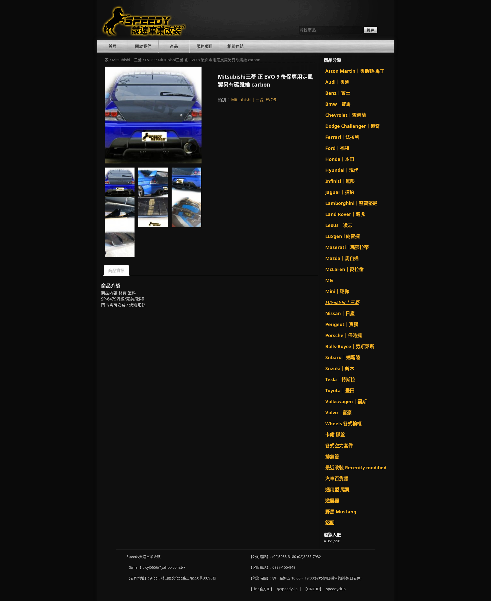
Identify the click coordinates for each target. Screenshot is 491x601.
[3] (120, 212)
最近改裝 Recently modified (355, 467)
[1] (153, 182)
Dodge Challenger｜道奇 (352, 126)
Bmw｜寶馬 (338, 104)
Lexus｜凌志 (338, 225)
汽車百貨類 (336, 478)
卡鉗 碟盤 (335, 434)
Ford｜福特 (337, 148)
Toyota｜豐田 (339, 390)
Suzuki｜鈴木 (339, 368)
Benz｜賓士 (337, 93)
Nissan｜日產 (340, 313)
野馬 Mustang (340, 512)
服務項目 (204, 46)
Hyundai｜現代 (341, 170)
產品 (174, 46)
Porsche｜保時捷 (343, 335)
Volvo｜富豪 (338, 412)
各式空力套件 (339, 445)
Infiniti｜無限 (340, 181)
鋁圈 (329, 523)
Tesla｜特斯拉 (340, 379)
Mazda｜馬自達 (342, 258)
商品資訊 (116, 270)
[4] (153, 212)
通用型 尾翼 (337, 489)
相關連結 (235, 46)
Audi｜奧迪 (337, 82)
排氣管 (332, 456)
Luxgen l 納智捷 (342, 236)
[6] (120, 242)
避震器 (332, 501)
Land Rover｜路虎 (345, 214)
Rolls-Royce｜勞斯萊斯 (349, 346)
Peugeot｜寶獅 (341, 324)
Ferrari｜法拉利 (342, 137)
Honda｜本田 (339, 159)
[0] (153, 115)
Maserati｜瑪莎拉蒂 (347, 247)
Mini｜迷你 (337, 291)
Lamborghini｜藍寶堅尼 (351, 203)
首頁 (112, 46)
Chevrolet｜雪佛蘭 (345, 115)
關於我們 (143, 46)
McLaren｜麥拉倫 (344, 269)
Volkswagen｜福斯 (346, 401)
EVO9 (149, 59)
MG (329, 280)
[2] (186, 182)
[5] (186, 212)
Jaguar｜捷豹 (339, 192)
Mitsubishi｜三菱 (127, 59)
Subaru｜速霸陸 (342, 357)
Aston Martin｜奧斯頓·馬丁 (354, 71)
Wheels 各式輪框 (343, 423)
